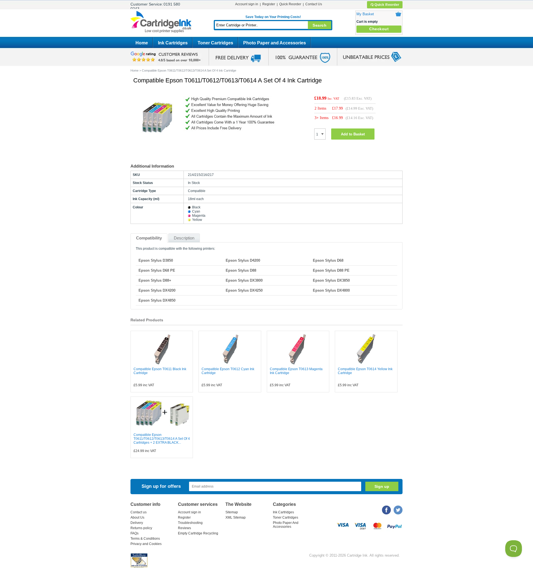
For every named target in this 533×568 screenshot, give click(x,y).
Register (268, 4)
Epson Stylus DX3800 (244, 280)
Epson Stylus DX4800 (331, 290)
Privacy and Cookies (146, 544)
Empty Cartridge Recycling (198, 533)
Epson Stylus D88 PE (331, 270)
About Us (137, 517)
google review (166, 57)
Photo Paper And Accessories (285, 525)
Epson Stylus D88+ (155, 280)
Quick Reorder (386, 5)
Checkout (379, 29)
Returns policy (141, 528)
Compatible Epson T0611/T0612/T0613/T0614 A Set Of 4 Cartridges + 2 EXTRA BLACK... (162, 439)
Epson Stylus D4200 (243, 260)
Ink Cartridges (173, 43)
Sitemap (231, 512)
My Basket (365, 14)
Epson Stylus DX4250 (244, 290)
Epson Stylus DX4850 (157, 300)
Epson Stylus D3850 (156, 260)
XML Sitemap (235, 517)
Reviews (184, 528)
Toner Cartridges (215, 43)
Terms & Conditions (145, 539)
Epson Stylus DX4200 (157, 290)
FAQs (134, 533)
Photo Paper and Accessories (274, 43)
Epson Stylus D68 (328, 260)
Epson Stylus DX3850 (331, 280)
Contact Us (313, 4)
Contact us (138, 512)
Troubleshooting (190, 523)
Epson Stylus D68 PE (157, 270)
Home (141, 43)
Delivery (136, 523)
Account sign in (246, 4)
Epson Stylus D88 (241, 270)
